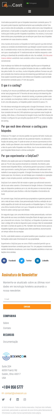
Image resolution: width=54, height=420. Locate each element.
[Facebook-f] (10, 399)
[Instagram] (24, 399)
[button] (9, 261)
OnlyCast (42, 178)
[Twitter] (3, 399)
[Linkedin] (17, 399)
